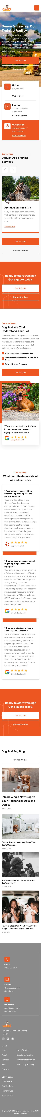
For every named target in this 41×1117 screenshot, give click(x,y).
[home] (7, 8)
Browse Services (20, 69)
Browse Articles (20, 760)
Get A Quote (20, 60)
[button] (36, 8)
